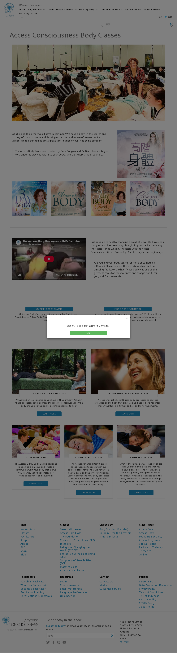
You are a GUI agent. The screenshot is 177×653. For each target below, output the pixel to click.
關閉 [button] (89, 333)
